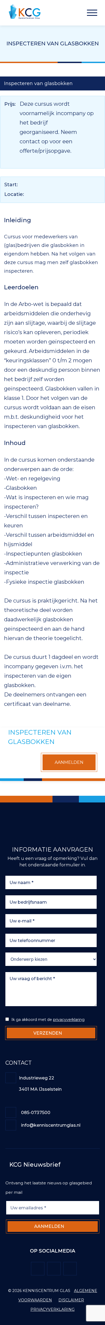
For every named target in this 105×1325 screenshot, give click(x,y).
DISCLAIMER (71, 1300)
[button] (92, 12)
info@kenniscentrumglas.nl (50, 1125)
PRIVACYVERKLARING (52, 1309)
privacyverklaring (69, 1019)
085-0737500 (36, 1112)
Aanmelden (69, 762)
